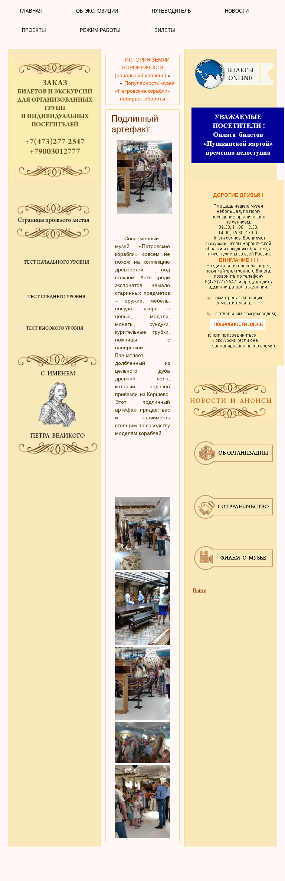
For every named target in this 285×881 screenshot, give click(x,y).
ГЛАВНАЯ (31, 11)
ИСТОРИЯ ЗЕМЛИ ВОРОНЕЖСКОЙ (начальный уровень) (142, 67)
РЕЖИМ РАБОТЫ (100, 30)
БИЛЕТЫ (164, 30)
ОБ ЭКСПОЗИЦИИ (97, 11)
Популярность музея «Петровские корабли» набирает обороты (145, 91)
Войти (199, 590)
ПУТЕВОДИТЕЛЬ (171, 11)
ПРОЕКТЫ (34, 30)
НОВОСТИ (237, 11)
